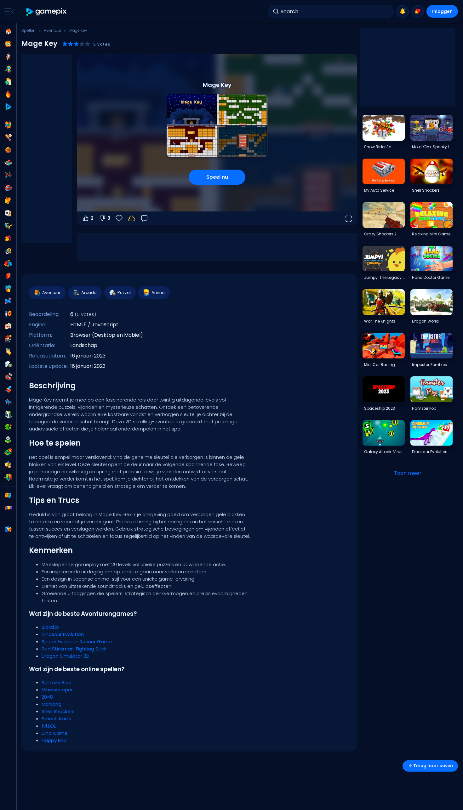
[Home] (8, 31)
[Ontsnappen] (8, 251)
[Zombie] (8, 477)
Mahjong (51, 704)
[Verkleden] (8, 238)
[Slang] (8, 427)
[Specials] (8, 107)
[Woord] (8, 464)
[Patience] (8, 414)
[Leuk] (8, 288)
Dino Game (55, 733)
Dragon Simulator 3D (65, 656)
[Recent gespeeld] (8, 44)
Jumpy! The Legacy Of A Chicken (384, 277)
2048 (47, 697)
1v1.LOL (49, 726)
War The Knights (379, 321)
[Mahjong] (8, 326)
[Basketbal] (8, 150)
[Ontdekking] (8, 69)
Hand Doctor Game (430, 277)
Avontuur (52, 30)
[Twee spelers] (8, 125)
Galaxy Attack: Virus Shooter (384, 451)
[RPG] (8, 389)
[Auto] (8, 188)
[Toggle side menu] (8, 11)
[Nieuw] (8, 82)
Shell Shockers (58, 711)
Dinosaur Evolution (63, 634)
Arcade (89, 292)
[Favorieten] (417, 11)
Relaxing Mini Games (432, 234)
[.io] (8, 313)
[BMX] (8, 175)
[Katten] (8, 200)
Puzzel (124, 292)
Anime (158, 292)
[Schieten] (8, 301)
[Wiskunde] (8, 351)
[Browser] (8, 276)
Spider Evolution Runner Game (77, 641)
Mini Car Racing (379, 364)
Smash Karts (56, 718)
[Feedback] (144, 218)
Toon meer (407, 473)
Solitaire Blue (56, 682)
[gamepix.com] (46, 11)
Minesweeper (57, 689)
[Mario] (8, 339)
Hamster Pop (424, 408)
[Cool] (8, 225)
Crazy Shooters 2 (380, 234)
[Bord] (8, 162)
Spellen (28, 30)
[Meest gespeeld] (8, 56)
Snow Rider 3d (378, 146)
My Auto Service (379, 190)
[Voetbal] (8, 439)
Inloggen (442, 11)
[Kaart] (8, 213)
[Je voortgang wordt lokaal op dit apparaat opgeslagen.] (131, 218)
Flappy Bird (54, 740)
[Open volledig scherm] (348, 218)
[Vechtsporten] (8, 263)
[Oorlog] (8, 452)
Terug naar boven (433, 766)
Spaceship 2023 (379, 408)
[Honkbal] (8, 137)
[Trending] (8, 94)
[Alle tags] (8, 495)
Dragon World (425, 321)
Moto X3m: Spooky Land (432, 146)
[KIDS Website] (8, 508)
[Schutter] (8, 402)
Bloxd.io (50, 627)
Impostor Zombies (429, 364)
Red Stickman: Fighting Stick (74, 648)
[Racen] (8, 376)
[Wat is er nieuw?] (402, 11)
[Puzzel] (8, 364)
